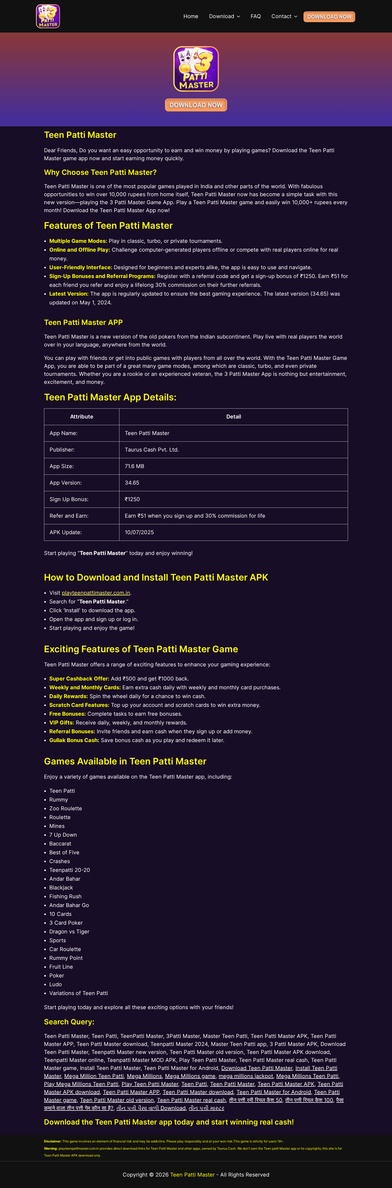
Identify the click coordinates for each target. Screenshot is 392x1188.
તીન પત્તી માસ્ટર (206, 1108)
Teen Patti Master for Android (274, 1092)
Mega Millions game (190, 1076)
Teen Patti (194, 1084)
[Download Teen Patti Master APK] (329, 16)
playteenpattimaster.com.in (96, 593)
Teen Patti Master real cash (191, 1100)
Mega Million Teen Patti (94, 1076)
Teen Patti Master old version (117, 1100)
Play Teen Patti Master (150, 1084)
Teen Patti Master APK (286, 1084)
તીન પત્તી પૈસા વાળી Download (151, 1108)
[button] (237, 16)
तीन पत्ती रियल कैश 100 (309, 1100)
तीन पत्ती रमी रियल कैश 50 (255, 1100)
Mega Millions (144, 1076)
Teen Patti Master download (198, 1092)
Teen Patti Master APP (131, 1092)
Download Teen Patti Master (256, 1068)
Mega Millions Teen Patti (307, 1076)
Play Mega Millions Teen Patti (81, 1084)
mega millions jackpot (246, 1076)
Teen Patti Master (232, 1084)
